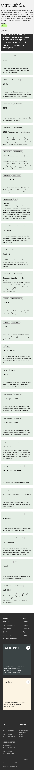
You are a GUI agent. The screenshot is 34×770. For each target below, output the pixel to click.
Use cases (5, 635)
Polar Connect (8, 542)
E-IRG (5, 108)
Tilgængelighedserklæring (10, 766)
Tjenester (5, 632)
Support (25, 632)
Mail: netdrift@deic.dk (9, 747)
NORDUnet (7, 518)
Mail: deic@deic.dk (8, 730)
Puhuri (5, 566)
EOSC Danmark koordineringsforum (16, 132)
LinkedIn (25, 635)
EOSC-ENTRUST (9, 180)
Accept (4, 26)
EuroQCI (6, 303)
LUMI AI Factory (9, 351)
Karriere (25, 628)
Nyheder (25, 625)
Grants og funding (8, 625)
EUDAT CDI (7, 230)
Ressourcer (6, 628)
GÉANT (5, 327)
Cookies (5, 763)
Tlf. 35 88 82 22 (7, 745)
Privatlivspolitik (13, 763)
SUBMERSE (7, 590)
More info (3, 23)
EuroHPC (6, 254)
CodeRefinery (8, 60)
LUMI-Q (5, 374)
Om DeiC (25, 622)
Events (4, 622)
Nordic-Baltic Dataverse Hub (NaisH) (17, 494)
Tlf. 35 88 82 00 (7, 728)
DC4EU (5, 84)
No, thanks (5, 30)
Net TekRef (7, 446)
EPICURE (6, 204)
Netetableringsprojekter (12, 470)
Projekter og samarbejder (10, 639)
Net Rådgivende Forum (11, 398)
